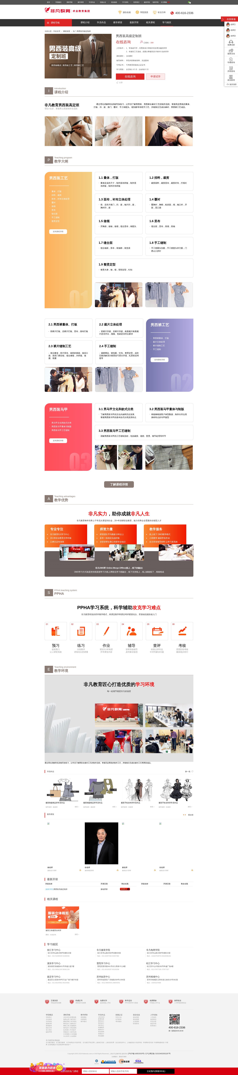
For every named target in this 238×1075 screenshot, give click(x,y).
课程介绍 (85, 22)
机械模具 (73, 1026)
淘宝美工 (73, 1019)
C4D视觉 (66, 1034)
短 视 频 (66, 1030)
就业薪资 (231, 80)
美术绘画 (73, 1032)
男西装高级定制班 (84, 31)
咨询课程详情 (58, 231)
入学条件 (153, 1017)
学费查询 (231, 62)
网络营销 (66, 1021)
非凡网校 (164, 2)
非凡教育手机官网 (89, 1042)
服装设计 (73, 1023)
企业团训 (73, 1036)
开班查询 (231, 71)
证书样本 (118, 1019)
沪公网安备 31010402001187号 (158, 1054)
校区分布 (49, 1028)
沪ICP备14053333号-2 (137, 1054)
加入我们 (49, 1030)
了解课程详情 (119, 484)
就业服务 (114, 2)
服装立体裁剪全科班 (53, 930)
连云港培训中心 (120, 1042)
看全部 (190, 815)
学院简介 (49, 1017)
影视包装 (73, 1017)
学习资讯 (125, 2)
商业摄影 (101, 1036)
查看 (77, 807)
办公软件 (66, 1036)
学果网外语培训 (148, 1042)
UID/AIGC (101, 1017)
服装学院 (147, 2)
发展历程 (49, 1023)
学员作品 (92, 2)
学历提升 (73, 1030)
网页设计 (66, 1023)
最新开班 (134, 22)
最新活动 (231, 54)
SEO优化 (73, 1021)
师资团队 (84, 1017)
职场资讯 (136, 1023)
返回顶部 (233, 84)
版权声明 (49, 1032)
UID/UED (66, 1017)
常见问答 (153, 1021)
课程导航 (70, 2)
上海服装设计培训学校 (134, 1042)
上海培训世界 (109, 1042)
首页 (48, 2)
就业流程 (136, 1017)
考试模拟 (118, 1021)
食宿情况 (153, 1019)
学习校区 (166, 22)
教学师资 (81, 2)
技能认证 (103, 2)
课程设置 (66, 31)
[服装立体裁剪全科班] (64, 917)
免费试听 (231, 45)
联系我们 (136, 2)
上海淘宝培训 (99, 1042)
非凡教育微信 (50, 1042)
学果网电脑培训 (159, 1042)
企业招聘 (136, 1021)
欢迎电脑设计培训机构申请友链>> (59, 1045)
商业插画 (73, 1028)
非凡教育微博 (60, 1042)
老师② (233, 30)
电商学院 (156, 2)
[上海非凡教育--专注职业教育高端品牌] (68, 14)
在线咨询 (130, 76)
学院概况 (58, 2)
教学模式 (84, 1021)
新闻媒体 (49, 1026)
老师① (233, 24)
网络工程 (66, 1026)
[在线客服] (222, 19)
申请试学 (156, 76)
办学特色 (49, 1021)
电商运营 (66, 1019)
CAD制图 (74, 1034)
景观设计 (66, 1032)
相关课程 (150, 22)
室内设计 (66, 1028)
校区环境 (153, 1023)
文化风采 (49, 1019)
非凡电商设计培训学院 (73, 1042)
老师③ (233, 36)
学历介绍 (118, 1017)
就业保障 (136, 1019)
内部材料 (84, 1019)
